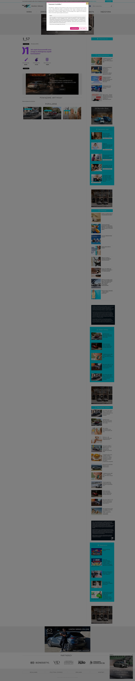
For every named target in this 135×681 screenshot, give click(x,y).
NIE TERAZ (82, 28)
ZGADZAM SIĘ (74, 28)
